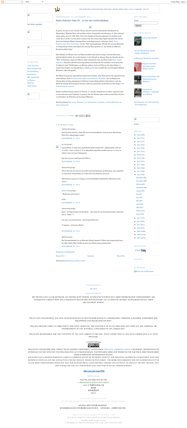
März (138, 207)
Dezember (139, 177)
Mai (137, 201)
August (139, 191)
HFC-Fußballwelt (33, 77)
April (138, 204)
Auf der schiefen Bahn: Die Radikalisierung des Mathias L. (150, 79)
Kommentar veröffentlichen (65, 252)
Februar (139, 210)
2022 (139, 148)
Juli (137, 194)
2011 (139, 224)
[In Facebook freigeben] (87, 115)
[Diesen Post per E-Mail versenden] (79, 115)
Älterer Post (121, 256)
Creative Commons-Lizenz (117, 349)
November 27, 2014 (71, 138)
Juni (138, 197)
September (140, 187)
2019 (139, 158)
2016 (139, 168)
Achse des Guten (33, 65)
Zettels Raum (32, 86)
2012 (139, 221)
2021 (139, 151)
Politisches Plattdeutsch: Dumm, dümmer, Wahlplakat (144, 51)
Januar (138, 214)
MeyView (30, 83)
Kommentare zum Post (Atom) (74, 261)
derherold (65, 190)
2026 (139, 135)
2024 (139, 141)
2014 (139, 174)
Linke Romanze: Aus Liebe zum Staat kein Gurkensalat (146, 103)
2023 (139, 145)
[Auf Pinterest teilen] (89, 115)
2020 (139, 155)
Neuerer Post (60, 256)
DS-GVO (93, 289)
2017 (139, 165)
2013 (139, 218)
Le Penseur (31, 80)
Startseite (91, 256)
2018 (139, 161)
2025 (139, 138)
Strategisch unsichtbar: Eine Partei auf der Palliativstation (149, 66)
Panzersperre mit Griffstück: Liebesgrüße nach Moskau (150, 91)
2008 (139, 234)
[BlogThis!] (82, 115)
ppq (63, 144)
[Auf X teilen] (84, 115)
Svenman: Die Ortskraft (149, 38)
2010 (139, 228)
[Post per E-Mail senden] (76, 115)
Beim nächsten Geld (34, 68)
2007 (139, 238)
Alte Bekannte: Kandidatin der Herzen (146, 58)
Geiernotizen (31, 74)
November (140, 181)
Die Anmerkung (32, 71)
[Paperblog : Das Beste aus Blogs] (140, 252)
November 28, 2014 (71, 231)
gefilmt (92, 68)
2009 (139, 231)
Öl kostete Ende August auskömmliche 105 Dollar (88, 78)
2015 (139, 171)
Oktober (139, 184)
